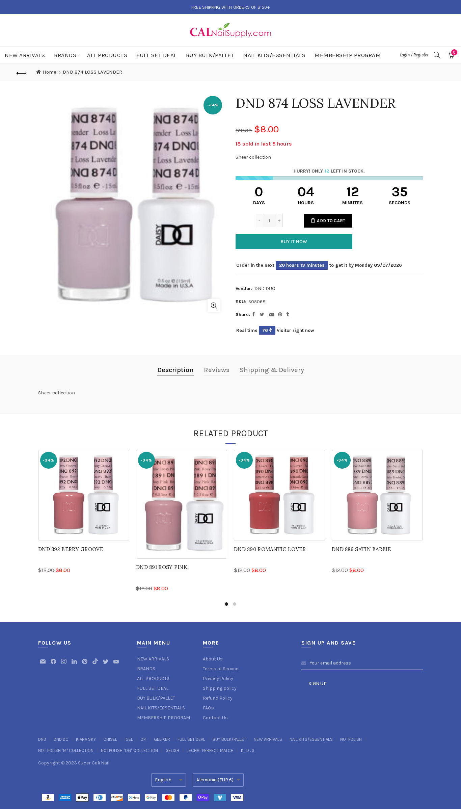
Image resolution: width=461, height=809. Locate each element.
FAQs (208, 708)
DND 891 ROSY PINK (161, 567)
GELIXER (162, 739)
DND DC (61, 739)
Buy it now (293, 241)
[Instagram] (64, 665)
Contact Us (215, 718)
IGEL (129, 739)
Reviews (216, 370)
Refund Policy (218, 698)
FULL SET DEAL (156, 55)
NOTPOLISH (351, 739)
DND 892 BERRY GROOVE (70, 549)
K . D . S (247, 750)
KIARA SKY (86, 739)
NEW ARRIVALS (25, 55)
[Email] (43, 665)
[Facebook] (54, 665)
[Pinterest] (85, 665)
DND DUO (264, 288)
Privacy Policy (218, 678)
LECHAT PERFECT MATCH (210, 750)
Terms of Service (220, 669)
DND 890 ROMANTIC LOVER (270, 549)
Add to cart (331, 220)
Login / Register (414, 54)
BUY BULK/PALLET (210, 55)
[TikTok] (95, 665)
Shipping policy (220, 688)
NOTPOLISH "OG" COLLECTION (129, 750)
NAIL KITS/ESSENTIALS (274, 55)
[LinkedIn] (75, 665)
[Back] (21, 72)
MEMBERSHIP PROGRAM (348, 55)
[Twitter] (106, 665)
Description (175, 370)
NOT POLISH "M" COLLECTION (65, 750)
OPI (143, 739)
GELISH (172, 750)
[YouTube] (116, 665)
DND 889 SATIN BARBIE (361, 549)
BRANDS (65, 55)
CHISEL (110, 739)
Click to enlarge (214, 305)
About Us (213, 659)
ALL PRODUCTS (107, 55)
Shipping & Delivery (272, 370)
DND (42, 739)
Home (49, 72)
